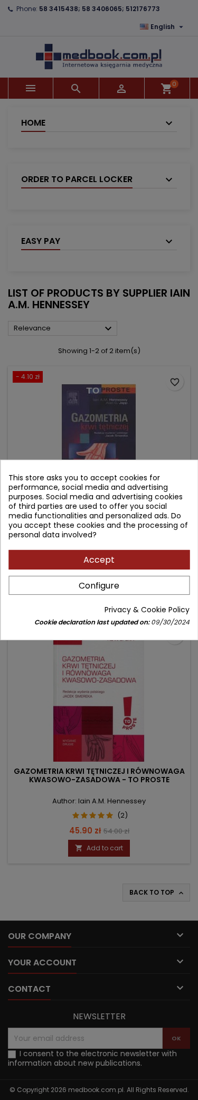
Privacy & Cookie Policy (147, 609)
